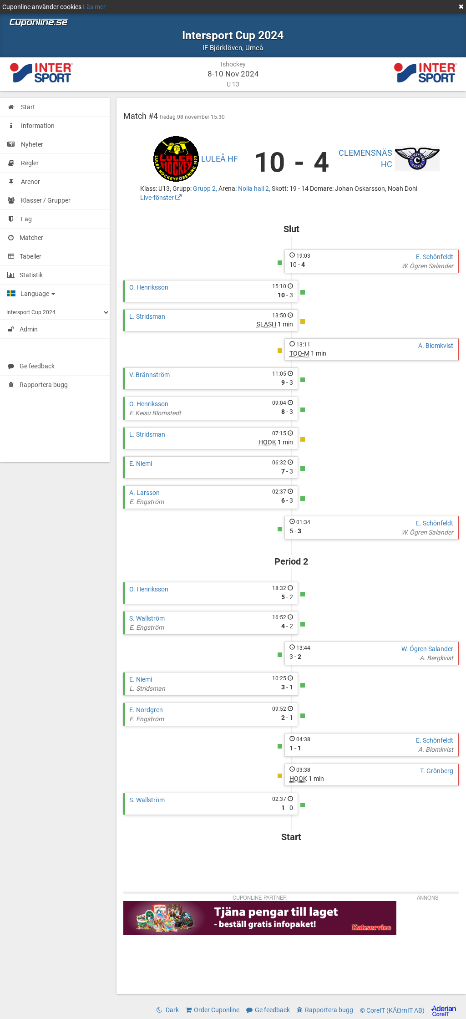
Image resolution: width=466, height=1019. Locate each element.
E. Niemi (140, 463)
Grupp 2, (205, 188)
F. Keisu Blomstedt (155, 413)
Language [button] (35, 293)
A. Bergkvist (436, 658)
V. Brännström (149, 374)
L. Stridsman (147, 316)
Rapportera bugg (44, 384)
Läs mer (94, 6)
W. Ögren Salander (427, 266)
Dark (171, 1010)
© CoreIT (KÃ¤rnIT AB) (393, 1010)
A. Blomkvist (435, 345)
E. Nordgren (146, 709)
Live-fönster (157, 197)
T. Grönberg (436, 770)
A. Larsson (144, 492)
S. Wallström (147, 618)
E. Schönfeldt (434, 256)
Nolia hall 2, (255, 188)
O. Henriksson (148, 287)
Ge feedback (37, 366)
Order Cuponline (216, 1010)
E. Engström (146, 501)
